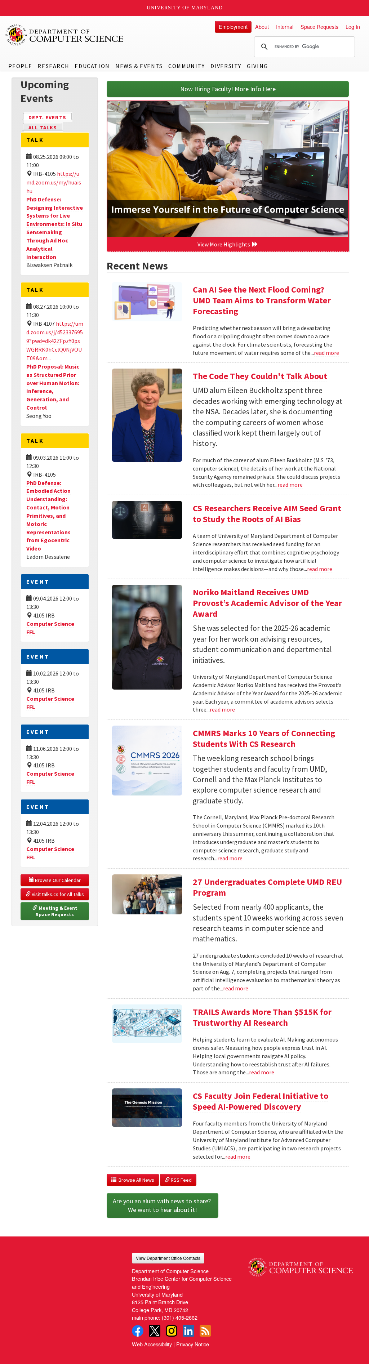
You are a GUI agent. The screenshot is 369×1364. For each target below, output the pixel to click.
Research (53, 66)
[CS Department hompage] (300, 1264)
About (262, 26)
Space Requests (319, 26)
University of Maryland (185, 7)
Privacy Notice (192, 1344)
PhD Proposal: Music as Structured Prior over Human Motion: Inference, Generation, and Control (52, 387)
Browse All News (135, 1180)
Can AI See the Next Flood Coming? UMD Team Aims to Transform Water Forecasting (262, 300)
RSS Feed (181, 1180)
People (20, 66)
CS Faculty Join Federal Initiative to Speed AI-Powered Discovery (260, 1101)
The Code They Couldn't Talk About (260, 376)
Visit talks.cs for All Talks (57, 894)
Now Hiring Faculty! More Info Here (228, 89)
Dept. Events (50, 117)
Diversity (225, 66)
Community (186, 66)
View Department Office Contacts (168, 1258)
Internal (284, 26)
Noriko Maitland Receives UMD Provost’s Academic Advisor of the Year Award (267, 603)
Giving (257, 66)
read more (326, 352)
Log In (353, 26)
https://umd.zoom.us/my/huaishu (53, 182)
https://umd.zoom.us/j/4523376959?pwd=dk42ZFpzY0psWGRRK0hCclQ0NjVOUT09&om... (54, 341)
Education (92, 66)
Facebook (137, 1331)
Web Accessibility (152, 1344)
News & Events (139, 66)
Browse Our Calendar (57, 880)
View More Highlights (224, 244)
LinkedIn (188, 1331)
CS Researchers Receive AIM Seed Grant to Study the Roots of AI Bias (267, 514)
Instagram (171, 1331)
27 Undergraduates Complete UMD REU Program (267, 887)
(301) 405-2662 (179, 1317)
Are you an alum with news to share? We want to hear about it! (162, 1205)
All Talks (42, 127)
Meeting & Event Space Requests (57, 911)
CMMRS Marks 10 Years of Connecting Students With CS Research (264, 738)
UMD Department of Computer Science (64, 34)
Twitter (154, 1331)
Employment (233, 26)
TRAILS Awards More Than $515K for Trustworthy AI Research (262, 1017)
